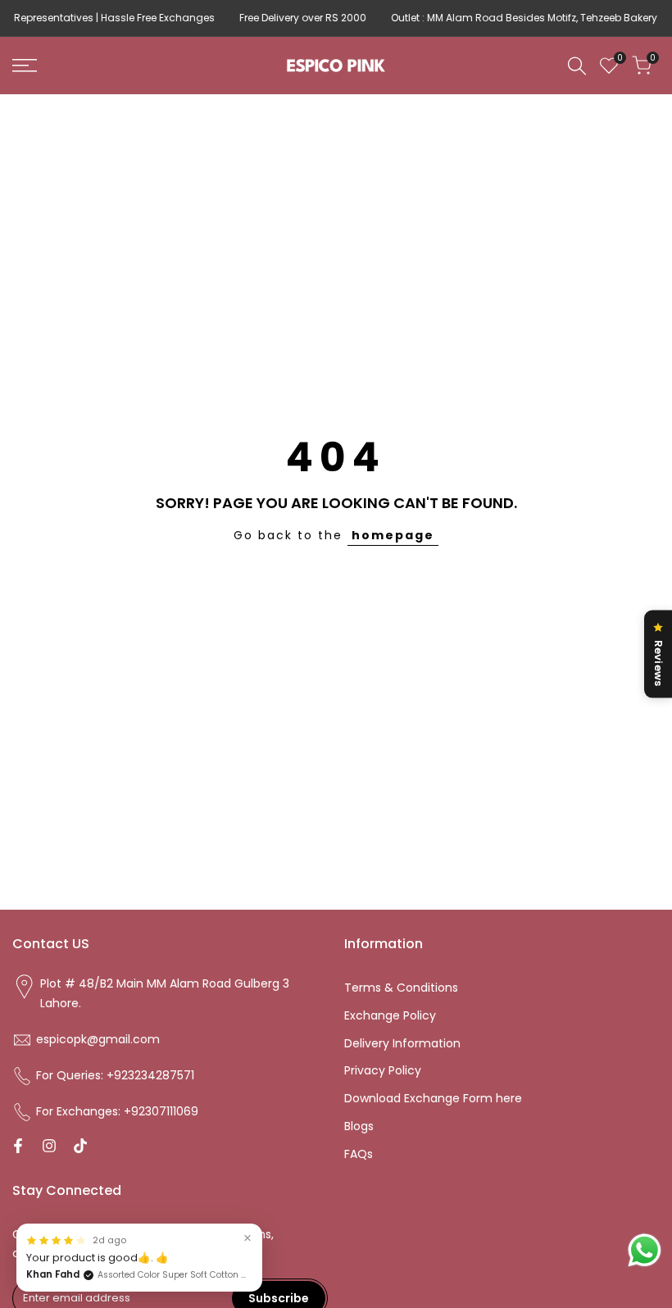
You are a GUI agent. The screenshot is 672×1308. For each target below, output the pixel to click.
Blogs (359, 1126)
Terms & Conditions (401, 987)
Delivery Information (402, 1043)
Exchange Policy (390, 1015)
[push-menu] (24, 65)
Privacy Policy (382, 1070)
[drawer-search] (577, 66)
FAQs (358, 1154)
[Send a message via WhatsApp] (644, 1250)
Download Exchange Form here (433, 1098)
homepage (393, 535)
